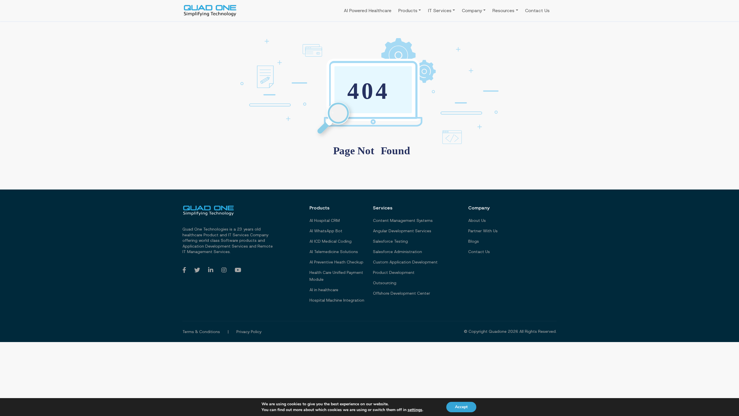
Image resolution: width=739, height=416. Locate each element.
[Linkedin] (210, 270)
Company (472, 11)
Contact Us (537, 11)
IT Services (439, 11)
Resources (503, 11)
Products (407, 11)
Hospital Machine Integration (336, 300)
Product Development (394, 272)
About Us (477, 220)
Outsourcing (384, 282)
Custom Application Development (405, 262)
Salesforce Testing (390, 241)
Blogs (473, 241)
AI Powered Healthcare (367, 11)
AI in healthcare (323, 289)
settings (415, 410)
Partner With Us (483, 230)
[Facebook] (184, 270)
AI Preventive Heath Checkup (336, 262)
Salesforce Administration (397, 251)
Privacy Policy (249, 331)
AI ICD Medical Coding (330, 241)
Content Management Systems (403, 220)
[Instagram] (224, 270)
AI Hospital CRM (324, 220)
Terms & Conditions (201, 331)
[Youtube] (238, 270)
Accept (461, 407)
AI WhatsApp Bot (325, 230)
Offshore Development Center (401, 293)
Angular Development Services (402, 230)
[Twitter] (197, 270)
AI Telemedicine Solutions (333, 251)
